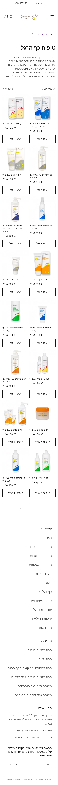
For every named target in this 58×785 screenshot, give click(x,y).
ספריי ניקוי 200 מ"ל (39, 478)
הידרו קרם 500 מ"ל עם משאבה (40, 176)
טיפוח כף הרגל (39, 34)
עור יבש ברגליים (40, 610)
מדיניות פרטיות (41, 547)
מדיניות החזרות (41, 556)
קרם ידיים (45, 659)
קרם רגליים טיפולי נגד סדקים (31, 677)
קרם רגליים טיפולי (39, 650)
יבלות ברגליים (42, 619)
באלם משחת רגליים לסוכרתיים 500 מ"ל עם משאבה (13, 228)
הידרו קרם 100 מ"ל (11, 174)
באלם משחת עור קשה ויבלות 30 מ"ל (40, 329)
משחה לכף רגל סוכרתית (35, 686)
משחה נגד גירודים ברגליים (33, 695)
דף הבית (52, 34)
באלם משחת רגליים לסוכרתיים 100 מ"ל (39, 125)
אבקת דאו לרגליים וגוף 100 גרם (13, 329)
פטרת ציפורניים (41, 601)
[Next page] (20, 508)
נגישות (47, 538)
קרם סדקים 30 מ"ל (38, 279)
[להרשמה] (48, 764)
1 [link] (36, 508)
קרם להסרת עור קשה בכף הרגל (30, 668)
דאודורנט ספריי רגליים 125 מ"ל (40, 227)
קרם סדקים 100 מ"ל (12, 429)
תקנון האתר (43, 574)
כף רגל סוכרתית (40, 592)
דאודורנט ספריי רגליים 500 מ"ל (13, 479)
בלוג (48, 583)
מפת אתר (45, 628)
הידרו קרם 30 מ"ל (11, 279)
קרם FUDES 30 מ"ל (12, 123)
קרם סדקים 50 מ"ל (38, 429)
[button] (52, 16)
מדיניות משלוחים (40, 565)
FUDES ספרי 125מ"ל (39, 378)
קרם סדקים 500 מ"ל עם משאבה (14, 380)
